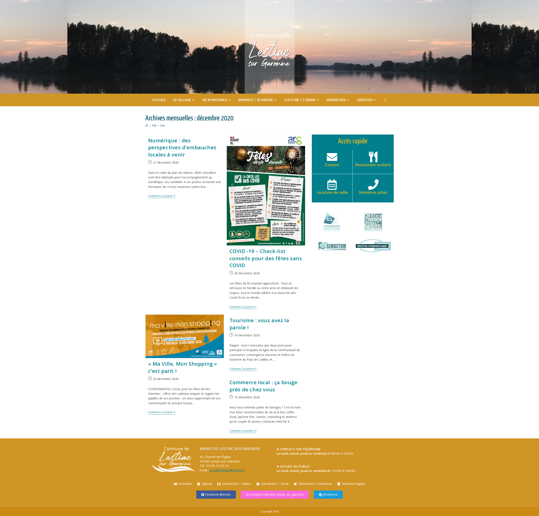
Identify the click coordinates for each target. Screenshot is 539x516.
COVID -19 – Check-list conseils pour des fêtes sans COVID (265, 258)
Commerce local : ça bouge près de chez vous (263, 386)
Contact (332, 164)
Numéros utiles (373, 192)
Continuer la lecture (161, 196)
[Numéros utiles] (373, 184)
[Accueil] (146, 125)
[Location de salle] (332, 184)
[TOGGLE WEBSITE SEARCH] (385, 100)
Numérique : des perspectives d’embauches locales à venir (182, 147)
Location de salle (332, 192)
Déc (162, 125)
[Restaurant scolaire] (373, 157)
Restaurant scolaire (373, 164)
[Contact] (332, 157)
